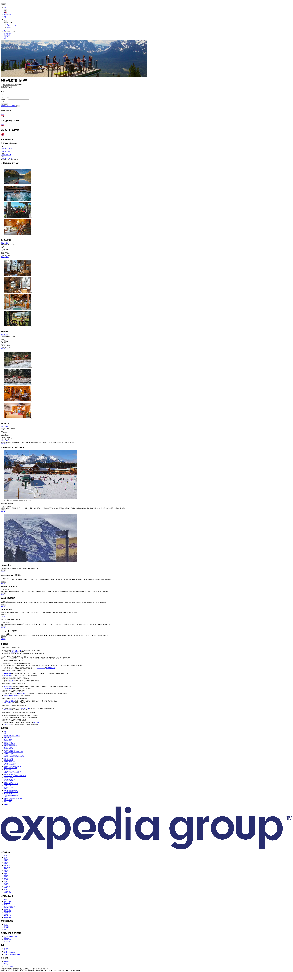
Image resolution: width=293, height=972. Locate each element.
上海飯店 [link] (6, 883)
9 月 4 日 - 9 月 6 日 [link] (6, 155)
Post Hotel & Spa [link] (16, 650)
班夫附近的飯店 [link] (8, 782)
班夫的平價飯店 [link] (8, 739)
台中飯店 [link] (6, 864)
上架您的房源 (7, 14)
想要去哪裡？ (4, 84)
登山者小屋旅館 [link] (10, 701)
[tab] (5, 731)
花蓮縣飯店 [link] (7, 912)
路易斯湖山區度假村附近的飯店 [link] (12, 771)
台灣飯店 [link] (6, 899)
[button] (146, 728)
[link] (16, 7)
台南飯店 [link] (6, 862)
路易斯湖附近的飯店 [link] (9, 793)
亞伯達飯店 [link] (7, 35)
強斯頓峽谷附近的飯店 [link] (10, 764)
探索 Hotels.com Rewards (13, 25)
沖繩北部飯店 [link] (7, 917)
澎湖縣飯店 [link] (7, 909)
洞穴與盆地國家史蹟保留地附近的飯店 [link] (14, 755)
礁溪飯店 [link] (6, 859)
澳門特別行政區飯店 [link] (9, 906)
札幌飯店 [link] (6, 888)
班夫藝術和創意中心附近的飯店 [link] (12, 766)
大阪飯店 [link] (6, 860)
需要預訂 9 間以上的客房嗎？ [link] (8, 106)
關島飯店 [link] (6, 904)
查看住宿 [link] (3, 511)
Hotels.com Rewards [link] (9, 966)
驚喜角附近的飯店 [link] (8, 777)
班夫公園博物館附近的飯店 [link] (11, 784)
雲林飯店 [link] (6, 914)
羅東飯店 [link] (6, 873)
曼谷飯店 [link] (6, 881)
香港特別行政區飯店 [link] (9, 907)
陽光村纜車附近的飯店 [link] (10, 761)
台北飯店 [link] (6, 855)
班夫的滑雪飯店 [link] (8, 740)
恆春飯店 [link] (6, 875)
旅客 (2, 87)
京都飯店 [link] (6, 868)
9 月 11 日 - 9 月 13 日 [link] (6, 158)
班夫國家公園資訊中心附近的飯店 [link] (13, 798)
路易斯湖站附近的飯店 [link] (10, 763)
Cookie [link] (5, 951)
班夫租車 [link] (6, 804)
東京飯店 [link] (6, 870)
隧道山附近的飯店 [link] (8, 760)
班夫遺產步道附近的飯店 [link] (10, 790)
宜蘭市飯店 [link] (7, 867)
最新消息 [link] (6, 938)
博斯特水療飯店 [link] (50, 668)
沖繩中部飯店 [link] (7, 911)
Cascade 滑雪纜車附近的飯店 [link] (11, 795)
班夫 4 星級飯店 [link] (8, 800)
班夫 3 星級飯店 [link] (8, 801)
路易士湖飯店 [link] (14, 652)
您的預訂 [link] (6, 924)
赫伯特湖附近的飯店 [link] (9, 779)
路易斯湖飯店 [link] (7, 33)
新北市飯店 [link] (7, 880)
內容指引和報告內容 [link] (9, 952)
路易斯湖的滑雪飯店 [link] (9, 750)
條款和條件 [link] (7, 948)
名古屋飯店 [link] (7, 886)
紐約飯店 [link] (6, 884)
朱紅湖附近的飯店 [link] (8, 780)
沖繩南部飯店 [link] (7, 915)
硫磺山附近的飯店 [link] (8, 758)
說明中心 (6, 16)
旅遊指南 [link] (6, 964)
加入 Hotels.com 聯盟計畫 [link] (10, 936)
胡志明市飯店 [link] (7, 892)
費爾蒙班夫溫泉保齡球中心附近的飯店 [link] (14, 756)
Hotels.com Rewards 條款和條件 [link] (12, 954)
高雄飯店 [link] (6, 857)
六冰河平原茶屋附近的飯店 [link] (11, 792)
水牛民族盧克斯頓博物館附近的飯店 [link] (13, 752)
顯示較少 (3, 509)
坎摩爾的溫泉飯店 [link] (8, 748)
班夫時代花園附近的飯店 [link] (10, 768)
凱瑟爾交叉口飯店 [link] (8, 753)
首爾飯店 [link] (6, 876)
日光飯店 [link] (6, 796)
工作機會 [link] (6, 963)
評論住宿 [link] (6, 929)
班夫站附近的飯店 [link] (8, 787)
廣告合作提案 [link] (7, 939)
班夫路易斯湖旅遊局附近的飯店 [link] (12, 772)
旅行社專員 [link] (7, 941)
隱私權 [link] (5, 949)
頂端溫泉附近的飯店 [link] (9, 774)
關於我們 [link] (6, 961)
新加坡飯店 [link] (7, 891)
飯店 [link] (5, 30)
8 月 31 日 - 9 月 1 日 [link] (6, 151)
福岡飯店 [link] (6, 878)
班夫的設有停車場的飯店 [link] (10, 745)
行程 (5, 17)
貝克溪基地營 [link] (7, 675)
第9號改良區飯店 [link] (8, 785)
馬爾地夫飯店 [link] (7, 901)
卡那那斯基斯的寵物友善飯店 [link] (12, 736)
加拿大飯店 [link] (7, 36)
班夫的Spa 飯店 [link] (8, 737)
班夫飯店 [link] (6, 788)
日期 (2, 86)
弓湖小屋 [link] (11, 681)
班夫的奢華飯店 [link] (8, 747)
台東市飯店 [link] (7, 865)
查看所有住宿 (4, 443)
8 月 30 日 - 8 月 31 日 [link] (6, 148)
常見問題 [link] (6, 926)
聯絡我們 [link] (6, 927)
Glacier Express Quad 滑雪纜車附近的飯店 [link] (15, 776)
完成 (18, 106)
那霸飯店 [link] (6, 889)
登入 (5, 21)
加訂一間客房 (4, 104)
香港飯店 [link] (6, 872)
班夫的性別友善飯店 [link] (9, 744)
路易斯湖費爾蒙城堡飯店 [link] (10, 695)
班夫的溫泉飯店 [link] (8, 742)
